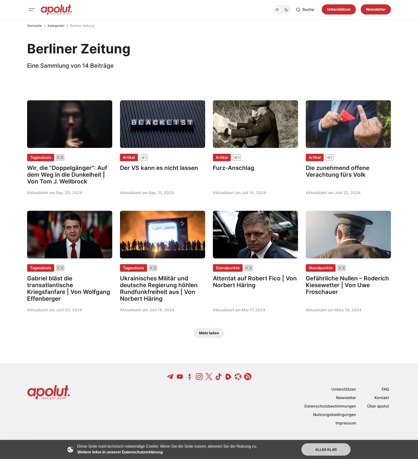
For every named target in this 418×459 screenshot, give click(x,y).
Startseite (34, 26)
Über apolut (378, 406)
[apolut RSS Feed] (247, 376)
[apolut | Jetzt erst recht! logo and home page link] (56, 9)
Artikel (129, 157)
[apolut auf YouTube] (180, 376)
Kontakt (381, 397)
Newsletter (376, 9)
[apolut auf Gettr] (189, 376)
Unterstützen (339, 9)
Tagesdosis (40, 157)
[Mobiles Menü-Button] (32, 10)
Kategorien (56, 26)
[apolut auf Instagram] (199, 376)
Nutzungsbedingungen (334, 414)
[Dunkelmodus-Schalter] (282, 9)
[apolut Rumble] (228, 376)
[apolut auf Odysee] (238, 376)
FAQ (385, 389)
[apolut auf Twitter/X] (209, 376)
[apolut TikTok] (218, 376)
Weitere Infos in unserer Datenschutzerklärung (120, 452)
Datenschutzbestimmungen (330, 406)
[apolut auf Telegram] (170, 376)
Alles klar (326, 450)
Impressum (346, 423)
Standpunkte (228, 267)
